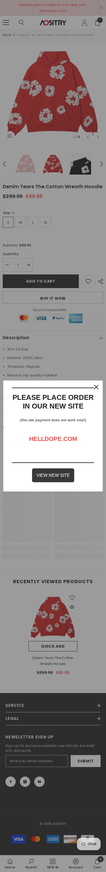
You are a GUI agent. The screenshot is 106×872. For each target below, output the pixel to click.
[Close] (96, 387)
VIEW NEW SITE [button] (53, 475)
